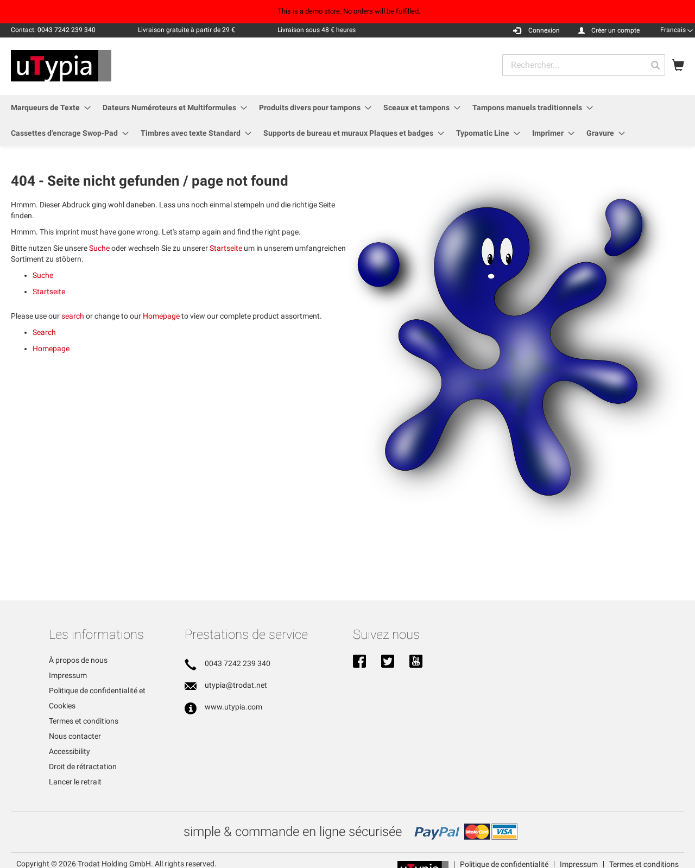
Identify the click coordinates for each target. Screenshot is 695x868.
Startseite (226, 248)
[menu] (347, 120)
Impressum (68, 675)
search (72, 316)
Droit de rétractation (83, 766)
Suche (99, 248)
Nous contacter (75, 736)
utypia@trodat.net (236, 685)
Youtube (415, 662)
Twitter (387, 662)
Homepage (161, 316)
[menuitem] (47, 108)
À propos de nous (78, 660)
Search (44, 332)
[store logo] (61, 65)
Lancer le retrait (75, 781)
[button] (676, 30)
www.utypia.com (233, 706)
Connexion (544, 30)
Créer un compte (615, 30)
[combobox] (583, 65)
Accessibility (69, 751)
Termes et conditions (83, 721)
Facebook (359, 662)
